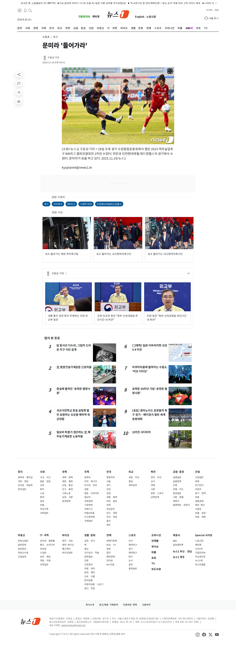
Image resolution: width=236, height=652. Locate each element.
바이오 (65, 535)
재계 (197, 481)
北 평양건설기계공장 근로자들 (74, 367)
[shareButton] (19, 74)
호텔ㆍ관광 (200, 513)
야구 (131, 540)
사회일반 (44, 513)
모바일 (43, 548)
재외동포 (133, 485)
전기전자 (199, 485)
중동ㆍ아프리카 (91, 493)
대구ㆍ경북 (111, 513)
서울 (108, 481)
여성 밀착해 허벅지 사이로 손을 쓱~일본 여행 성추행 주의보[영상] (80, 3)
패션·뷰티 (200, 505)
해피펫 (96, 16)
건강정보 (88, 564)
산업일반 (199, 477)
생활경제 (199, 501)
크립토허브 (84, 16)
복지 (42, 489)
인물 (42, 505)
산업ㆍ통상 (67, 485)
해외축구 (133, 552)
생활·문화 (89, 535)
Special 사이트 (203, 535)
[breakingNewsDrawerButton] (25, 10)
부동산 (21, 535)
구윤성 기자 (53, 57)
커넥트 (209, 10)
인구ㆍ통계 (67, 489)
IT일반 (43, 552)
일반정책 (22, 544)
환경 (42, 497)
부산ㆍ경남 (111, 516)
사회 (42, 472)
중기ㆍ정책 (200, 493)
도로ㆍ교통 (89, 576)
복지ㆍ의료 (67, 540)
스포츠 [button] (46, 37)
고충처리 (146, 604)
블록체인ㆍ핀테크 (181, 505)
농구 (131, 560)
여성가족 (44, 509)
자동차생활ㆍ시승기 (93, 584)
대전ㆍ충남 (111, 501)
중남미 (87, 497)
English (139, 16)
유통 (197, 497)
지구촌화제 (89, 516)
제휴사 (176, 535)
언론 (86, 560)
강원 (108, 493)
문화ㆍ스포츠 (157, 493)
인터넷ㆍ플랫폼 (47, 540)
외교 (131, 472)
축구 (46, 204)
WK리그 (71, 204)
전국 (108, 472)
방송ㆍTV (111, 544)
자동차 (198, 489)
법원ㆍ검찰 (45, 481)
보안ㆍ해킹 (45, 556)
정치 (20, 472)
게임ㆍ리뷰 (45, 560)
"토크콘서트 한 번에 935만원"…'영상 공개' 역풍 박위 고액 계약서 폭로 (152, 3)
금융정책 (177, 481)
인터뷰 (109, 560)
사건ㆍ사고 (45, 477)
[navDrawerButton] (19, 10)
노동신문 (151, 16)
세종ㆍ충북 (111, 497)
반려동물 (88, 580)
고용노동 (66, 493)
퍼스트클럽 (200, 564)
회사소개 (90, 604)
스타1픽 (199, 548)
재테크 (176, 501)
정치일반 (22, 489)
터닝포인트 (200, 556)
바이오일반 (67, 552)
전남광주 (110, 509)
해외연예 (110, 556)
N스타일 (110, 564)
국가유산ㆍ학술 (91, 552)
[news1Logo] (30, 621)
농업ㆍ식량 (67, 497)
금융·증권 (178, 472)
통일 (131, 481)
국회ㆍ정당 (23, 481)
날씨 (42, 501)
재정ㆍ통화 (67, 481)
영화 (108, 548)
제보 (217, 10)
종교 (86, 548)
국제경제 (88, 501)
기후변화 (88, 505)
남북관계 (155, 497)
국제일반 (88, 520)
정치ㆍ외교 (156, 477)
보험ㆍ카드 (178, 489)
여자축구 (57, 204)
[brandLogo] (118, 14)
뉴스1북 (199, 560)
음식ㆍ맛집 (89, 588)
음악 (108, 552)
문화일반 (88, 556)
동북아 (87, 477)
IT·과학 (44, 535)
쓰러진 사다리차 (141, 432)
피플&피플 (89, 513)
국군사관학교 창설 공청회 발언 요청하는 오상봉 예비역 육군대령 (73, 415)
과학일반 (44, 564)
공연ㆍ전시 (89, 540)
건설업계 (22, 556)
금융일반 (177, 477)
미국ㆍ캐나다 (90, 481)
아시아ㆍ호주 (90, 485)
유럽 (86, 489)
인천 (108, 489)
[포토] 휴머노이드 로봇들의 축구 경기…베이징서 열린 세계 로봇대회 (149, 415)
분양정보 (22, 548)
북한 (153, 472)
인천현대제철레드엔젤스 (109, 204)
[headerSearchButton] (30, 10)
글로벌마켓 (178, 544)
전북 (108, 505)
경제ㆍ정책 (67, 477)
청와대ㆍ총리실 (25, 477)
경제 (64, 472)
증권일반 (177, 493)
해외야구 (133, 544)
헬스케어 (66, 548)
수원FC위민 (86, 204)
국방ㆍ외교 (134, 477)
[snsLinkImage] (198, 634)
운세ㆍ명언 (89, 572)
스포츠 (132, 535)
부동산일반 (23, 540)
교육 (42, 485)
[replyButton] (19, 83)
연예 (108, 535)
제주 (108, 524)
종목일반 (133, 568)
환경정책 (66, 501)
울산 (108, 520)
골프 (131, 564)
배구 (131, 556)
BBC (175, 540)
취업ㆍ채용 (200, 516)
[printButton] (19, 101)
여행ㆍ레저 (89, 568)
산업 (197, 472)
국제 (86, 472)
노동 (42, 493)
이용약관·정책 (130, 604)
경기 (108, 485)
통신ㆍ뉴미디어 (47, 544)
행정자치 (110, 477)
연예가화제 (111, 540)
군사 (153, 481)
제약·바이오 (68, 544)
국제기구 (88, 509)
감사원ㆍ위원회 (25, 485)
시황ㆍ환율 (178, 497)
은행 (175, 485)
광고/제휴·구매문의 (108, 604)
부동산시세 (23, 552)
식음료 (198, 509)
